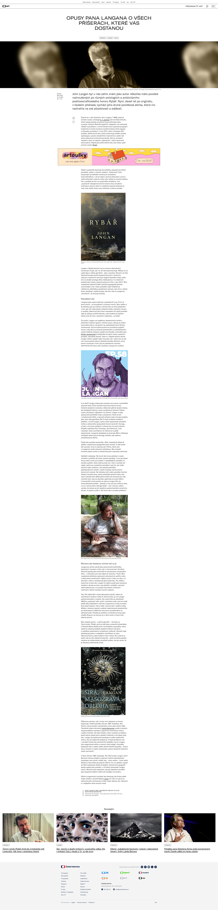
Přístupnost (92, 902)
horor (106, 779)
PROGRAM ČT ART (194, 6)
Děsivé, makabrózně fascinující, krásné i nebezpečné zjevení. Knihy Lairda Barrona (134, 850)
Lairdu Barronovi (108, 728)
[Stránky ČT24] (105, 873)
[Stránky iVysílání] (148, 873)
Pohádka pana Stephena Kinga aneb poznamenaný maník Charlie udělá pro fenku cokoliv (187, 850)
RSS (156, 902)
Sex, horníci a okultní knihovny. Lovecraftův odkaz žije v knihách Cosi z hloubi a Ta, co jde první (80, 850)
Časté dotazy (84, 892)
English (73, 902)
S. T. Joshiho (105, 120)
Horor (116, 38)
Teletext (63, 881)
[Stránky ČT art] (123, 879)
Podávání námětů (85, 889)
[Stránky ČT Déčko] (105, 879)
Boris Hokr (60, 95)
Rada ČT (82, 884)
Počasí (63, 886)
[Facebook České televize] (145, 868)
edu (128, 2)
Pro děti (123, 2)
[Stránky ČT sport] (125, 873)
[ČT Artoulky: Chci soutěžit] (109, 156)
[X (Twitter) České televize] (152, 868)
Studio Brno (83, 878)
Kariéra (82, 886)
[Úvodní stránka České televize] (70, 867)
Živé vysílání (64, 876)
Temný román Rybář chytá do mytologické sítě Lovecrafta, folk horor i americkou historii (23, 850)
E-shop (63, 889)
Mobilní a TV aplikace (67, 892)
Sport (103, 2)
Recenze (110, 38)
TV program (116, 2)
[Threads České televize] (155, 868)
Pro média (83, 873)
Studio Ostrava (84, 881)
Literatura (102, 38)
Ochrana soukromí (81, 902)
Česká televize (87, 2)
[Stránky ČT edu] (148, 878)
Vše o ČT (132, 2)
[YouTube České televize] (148, 868)
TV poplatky (64, 878)
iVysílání (108, 2)
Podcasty (63, 884)
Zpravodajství (96, 2)
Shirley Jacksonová (88, 334)
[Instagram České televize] (142, 868)
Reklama (83, 876)
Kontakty (83, 895)
